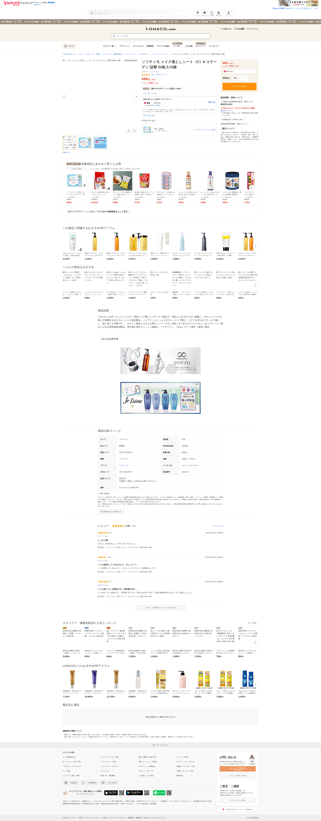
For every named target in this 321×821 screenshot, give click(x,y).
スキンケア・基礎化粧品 (112, 54)
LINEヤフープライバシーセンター (114, 817)
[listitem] (82, 757)
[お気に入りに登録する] (134, 131)
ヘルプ (315, 8)
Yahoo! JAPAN (278, 8)
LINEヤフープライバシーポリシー (89, 817)
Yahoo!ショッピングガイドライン (154, 817)
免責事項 (138, 817)
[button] (243, 78)
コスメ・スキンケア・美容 (89, 54)
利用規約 (131, 817)
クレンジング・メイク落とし (137, 54)
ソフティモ (123, 465)
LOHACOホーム (69, 54)
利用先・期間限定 (155, 105)
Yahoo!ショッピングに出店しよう (299, 8)
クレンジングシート (159, 54)
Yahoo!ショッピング (69, 817)
